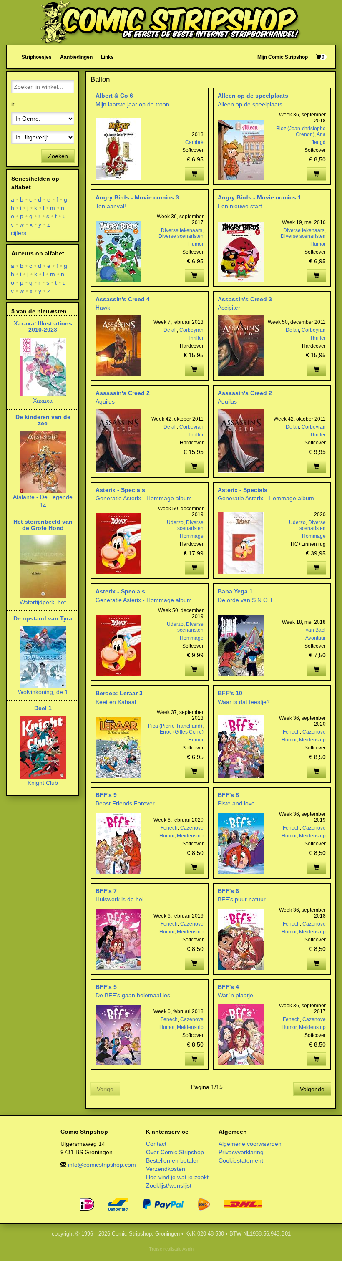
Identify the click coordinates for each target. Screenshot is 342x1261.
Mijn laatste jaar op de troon (132, 104)
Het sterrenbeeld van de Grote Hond (43, 524)
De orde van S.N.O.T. (246, 600)
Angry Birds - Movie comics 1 (259, 197)
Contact (156, 1143)
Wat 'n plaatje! (236, 995)
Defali (170, 330)
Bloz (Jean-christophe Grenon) (301, 131)
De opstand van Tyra (42, 618)
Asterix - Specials (120, 490)
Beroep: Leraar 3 (119, 693)
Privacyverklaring (241, 1152)
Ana (321, 134)
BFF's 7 (106, 891)
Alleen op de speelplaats (253, 95)
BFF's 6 (228, 891)
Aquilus (105, 401)
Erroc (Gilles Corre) (182, 732)
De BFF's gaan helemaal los (133, 995)
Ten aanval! (111, 206)
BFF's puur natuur (242, 899)
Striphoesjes (37, 57)
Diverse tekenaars (181, 230)
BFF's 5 (106, 987)
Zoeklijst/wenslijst (168, 1185)
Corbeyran (191, 330)
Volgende (312, 1089)
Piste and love (236, 803)
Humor (196, 244)
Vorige (105, 1089)
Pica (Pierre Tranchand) (175, 726)
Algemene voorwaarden (250, 1143)
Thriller (196, 338)
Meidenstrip (312, 740)
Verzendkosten (165, 1168)
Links (107, 57)
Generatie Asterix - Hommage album (144, 498)
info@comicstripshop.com (102, 1164)
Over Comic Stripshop (175, 1152)
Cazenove (314, 732)
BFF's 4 (228, 987)
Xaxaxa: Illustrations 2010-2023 (43, 326)
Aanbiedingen (76, 57)
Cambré (194, 142)
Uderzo (175, 522)
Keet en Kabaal (116, 702)
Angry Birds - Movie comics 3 (137, 197)
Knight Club (43, 782)
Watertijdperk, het (43, 602)
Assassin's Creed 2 (123, 393)
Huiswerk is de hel (119, 899)
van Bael (316, 630)
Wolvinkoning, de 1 (43, 692)
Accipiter (229, 307)
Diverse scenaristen (181, 236)
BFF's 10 (230, 693)
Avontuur (315, 638)
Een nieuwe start (240, 206)
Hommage (192, 536)
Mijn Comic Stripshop (282, 57)
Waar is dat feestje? (244, 702)
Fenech (291, 732)
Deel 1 (43, 708)
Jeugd (319, 142)
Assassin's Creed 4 (123, 299)
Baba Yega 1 (235, 591)
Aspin (188, 1248)
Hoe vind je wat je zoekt (177, 1177)
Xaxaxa (43, 400)
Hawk (103, 307)
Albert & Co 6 (114, 95)
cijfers (18, 233)
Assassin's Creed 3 (245, 299)
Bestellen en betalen (173, 1160)
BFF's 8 (228, 795)
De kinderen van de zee (42, 420)
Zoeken (58, 156)
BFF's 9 (106, 795)
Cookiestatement (241, 1160)
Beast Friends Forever (125, 803)
